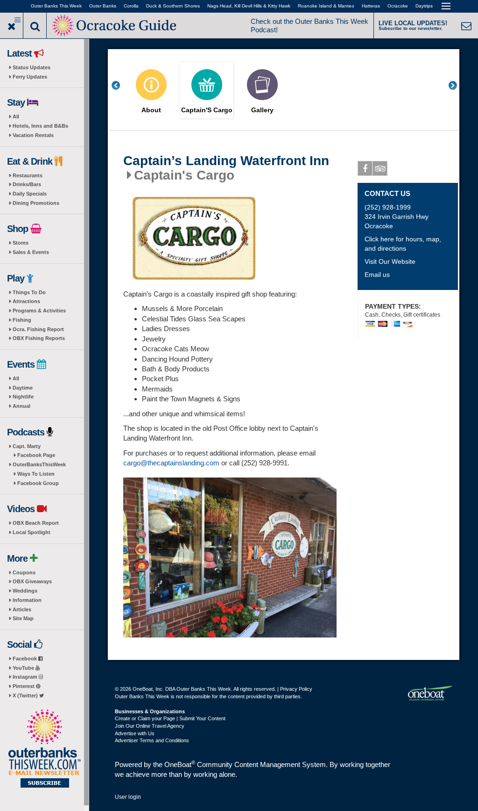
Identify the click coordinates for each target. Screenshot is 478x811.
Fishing (22, 320)
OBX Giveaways (32, 581)
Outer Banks (102, 5)
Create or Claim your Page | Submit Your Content (170, 718)
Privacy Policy (296, 689)
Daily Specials (30, 193)
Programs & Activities (39, 310)
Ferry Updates (30, 77)
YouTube (24, 668)
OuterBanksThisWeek (39, 464)
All (16, 116)
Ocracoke (397, 5)
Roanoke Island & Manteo (326, 5)
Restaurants (27, 175)
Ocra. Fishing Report (38, 329)
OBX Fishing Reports (39, 338)
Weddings (25, 591)
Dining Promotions (36, 203)
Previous (121, 85)
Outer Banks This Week (56, 5)
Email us (377, 274)
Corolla (131, 5)
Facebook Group (38, 483)
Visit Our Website (390, 261)
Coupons (24, 572)
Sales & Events (31, 252)
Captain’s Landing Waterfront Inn (226, 161)
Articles (22, 609)
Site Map (23, 618)
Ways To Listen (36, 474)
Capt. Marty (27, 446)
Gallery (262, 110)
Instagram (26, 677)
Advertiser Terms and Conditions (152, 740)
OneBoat (179, 764)
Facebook (25, 658)
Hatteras (371, 5)
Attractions (26, 301)
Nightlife (23, 396)
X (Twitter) (26, 695)
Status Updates (31, 67)
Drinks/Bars (27, 184)
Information (27, 600)
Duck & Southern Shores (173, 5)
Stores (20, 243)
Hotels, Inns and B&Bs (40, 126)
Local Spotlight (31, 532)
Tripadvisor (380, 168)
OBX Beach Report (36, 523)
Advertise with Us (135, 733)
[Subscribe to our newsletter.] (44, 749)
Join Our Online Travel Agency (149, 726)
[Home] (115, 25)
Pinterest (24, 686)
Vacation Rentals (33, 135)
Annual (21, 406)
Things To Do (29, 292)
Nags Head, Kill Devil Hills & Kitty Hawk (248, 5)
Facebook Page (36, 455)
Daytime (23, 388)
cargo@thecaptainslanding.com (171, 463)
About (151, 110)
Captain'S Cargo (206, 110)
